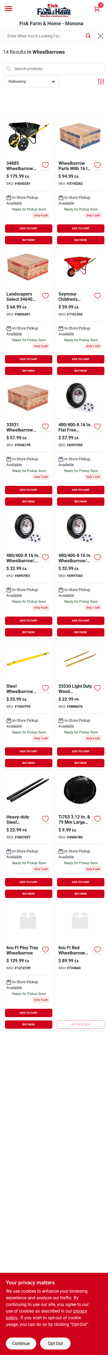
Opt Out (55, 1343)
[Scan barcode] (100, 36)
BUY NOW (28, 240)
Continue (21, 1343)
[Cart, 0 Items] (97, 9)
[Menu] (8, 8)
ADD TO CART (28, 228)
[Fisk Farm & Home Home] (54, 10)
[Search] (88, 35)
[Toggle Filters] (101, 81)
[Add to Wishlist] (45, 165)
